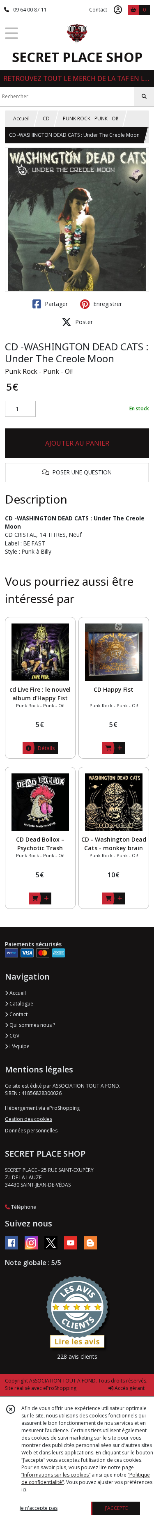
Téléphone (23, 1206)
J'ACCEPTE (116, 1508)
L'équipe (19, 1046)
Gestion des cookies (28, 1119)
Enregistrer (107, 304)
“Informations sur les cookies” (55, 1474)
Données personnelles (31, 1130)
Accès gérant (129, 1388)
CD (46, 118)
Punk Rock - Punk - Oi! (39, 371)
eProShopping (59, 1388)
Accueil (21, 118)
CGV (13, 1035)
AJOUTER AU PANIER (77, 443)
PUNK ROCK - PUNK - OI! (90, 118)
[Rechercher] (144, 96)
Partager (55, 304)
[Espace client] (118, 10)
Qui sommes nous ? (31, 1024)
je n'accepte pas (38, 1508)
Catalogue (20, 1003)
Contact (98, 9)
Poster (83, 322)
